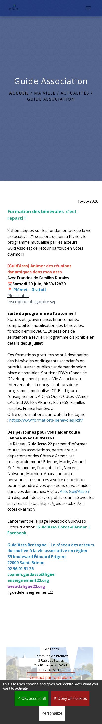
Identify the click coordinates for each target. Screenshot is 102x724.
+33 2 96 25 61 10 (51, 670)
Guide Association (51, 99)
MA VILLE (45, 93)
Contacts (51, 649)
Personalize (51, 713)
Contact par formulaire (51, 677)
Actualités (75, 93)
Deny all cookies (72, 698)
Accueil (19, 93)
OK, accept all (33, 698)
